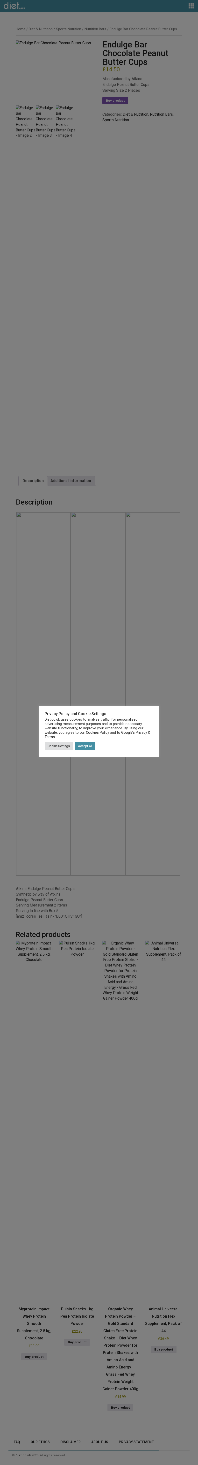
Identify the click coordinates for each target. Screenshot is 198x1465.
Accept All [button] (85, 746)
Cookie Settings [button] (59, 746)
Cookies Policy (97, 732)
